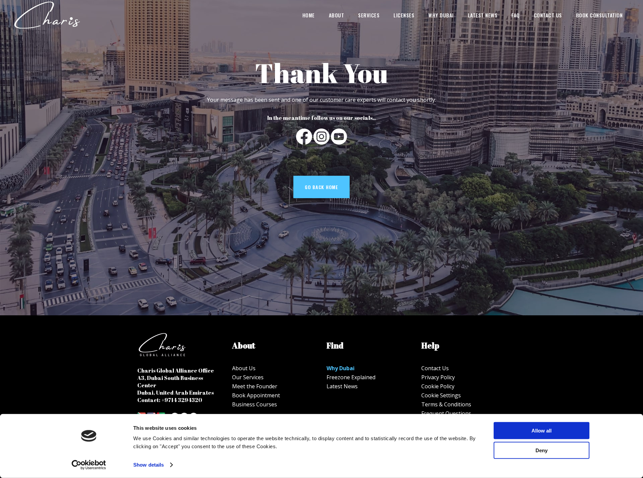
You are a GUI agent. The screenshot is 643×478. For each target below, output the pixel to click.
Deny (541, 450)
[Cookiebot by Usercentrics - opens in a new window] (89, 465)
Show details (148, 465)
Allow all (541, 430)
